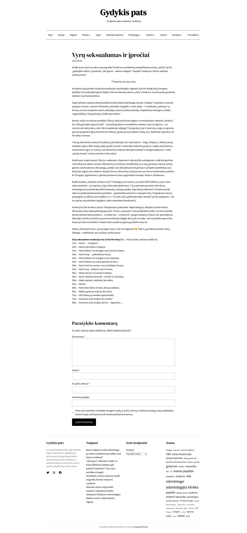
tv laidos (183, 512)
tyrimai (190, 511)
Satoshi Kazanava (171, 505)
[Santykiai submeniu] (181, 35)
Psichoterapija (186, 500)
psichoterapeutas (172, 501)
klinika (181, 466)
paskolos (193, 492)
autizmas (176, 450)
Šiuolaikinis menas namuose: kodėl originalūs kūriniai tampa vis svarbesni (103, 479)
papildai (170, 492)
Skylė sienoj (179, 508)
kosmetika (191, 466)
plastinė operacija (176, 496)
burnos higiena (187, 450)
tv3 (196, 508)
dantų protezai (190, 458)
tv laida (176, 511)
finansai (190, 462)
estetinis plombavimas (176, 462)
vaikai (168, 516)
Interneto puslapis (80, 397)
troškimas (191, 508)
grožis (197, 462)
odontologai (175, 481)
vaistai (181, 516)
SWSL (185, 508)
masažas (170, 476)
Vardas (76, 370)
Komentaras (79, 336)
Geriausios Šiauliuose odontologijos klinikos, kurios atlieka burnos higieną (103, 498)
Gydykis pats (123, 12)
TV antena (168, 512)
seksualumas (191, 505)
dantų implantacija (181, 454)
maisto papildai (183, 471)
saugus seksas (181, 505)
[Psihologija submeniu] (140, 35)
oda (188, 476)
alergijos (169, 450)
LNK (167, 471)
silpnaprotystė (170, 508)
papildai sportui (182, 493)
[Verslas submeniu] (154, 35)
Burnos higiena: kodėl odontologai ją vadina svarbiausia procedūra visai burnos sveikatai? (103, 453)
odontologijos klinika (182, 487)
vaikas (174, 516)
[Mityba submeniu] (90, 35)
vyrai (188, 516)
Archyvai (130, 449)
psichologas (192, 496)
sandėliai (196, 501)
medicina (180, 476)
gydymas (171, 466)
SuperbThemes (141, 527)
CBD (168, 454)
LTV (171, 471)
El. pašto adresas (81, 383)
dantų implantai (174, 458)
